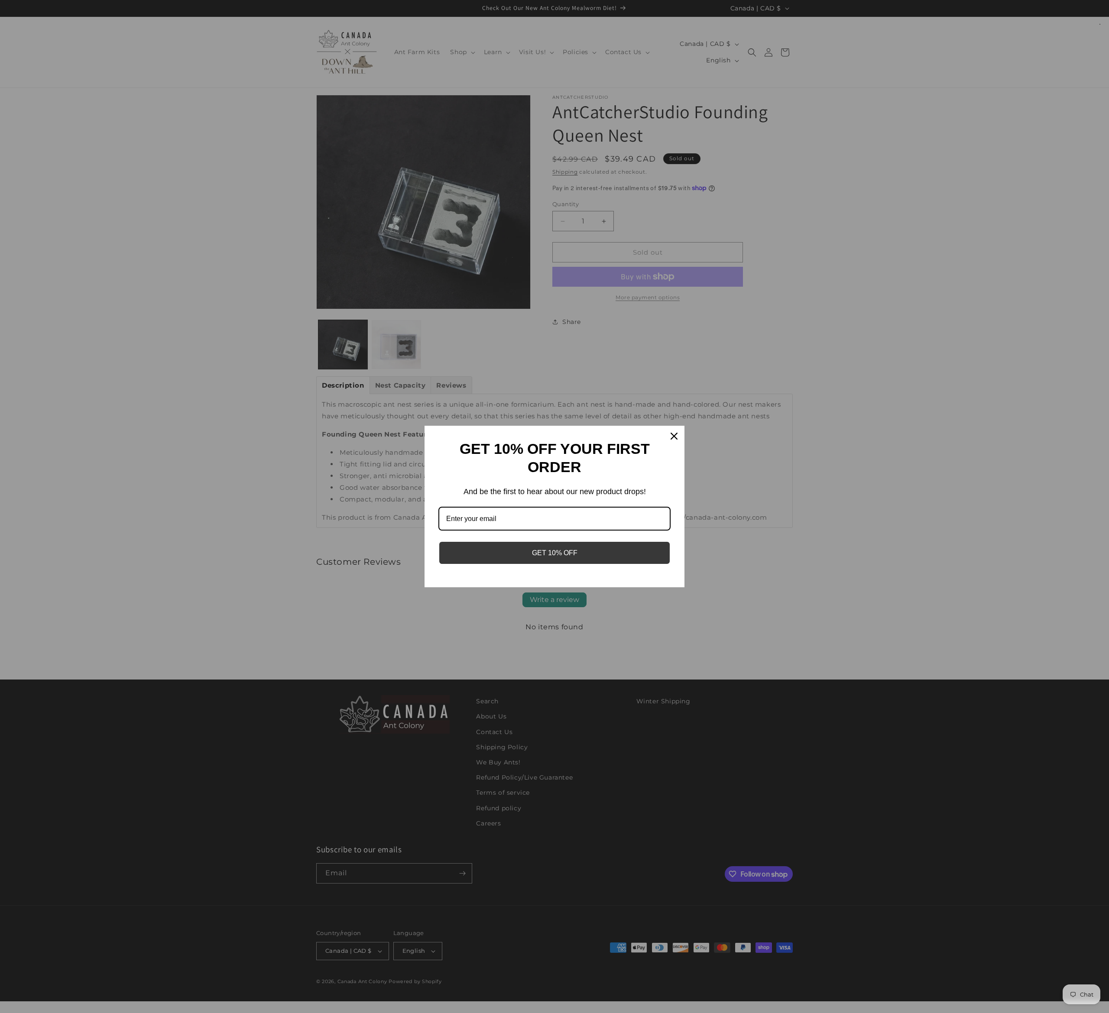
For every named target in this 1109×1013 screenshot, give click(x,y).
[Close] (674, 436)
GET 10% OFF (554, 553)
